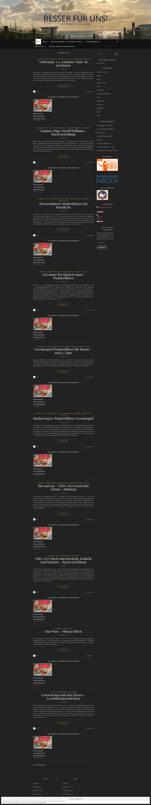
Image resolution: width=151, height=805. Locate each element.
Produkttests (39, 46)
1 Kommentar (90, 655)
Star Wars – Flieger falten (63, 631)
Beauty (99, 79)
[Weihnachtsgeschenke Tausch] (107, 217)
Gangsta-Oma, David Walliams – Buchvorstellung (63, 132)
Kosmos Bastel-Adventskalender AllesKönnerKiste (39, 116)
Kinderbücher (77, 59)
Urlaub (84, 271)
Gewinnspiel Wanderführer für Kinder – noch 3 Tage (63, 351)
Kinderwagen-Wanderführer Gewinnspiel (63, 418)
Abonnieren (102, 247)
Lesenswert (87, 59)
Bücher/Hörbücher (92, 41)
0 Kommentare (90, 310)
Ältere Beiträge (40, 765)
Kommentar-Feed (38, 790)
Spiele (98, 112)
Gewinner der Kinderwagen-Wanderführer (63, 276)
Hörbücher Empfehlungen (54, 483)
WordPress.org (37, 794)
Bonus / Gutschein (50, 59)
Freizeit (61, 198)
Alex (37, 91)
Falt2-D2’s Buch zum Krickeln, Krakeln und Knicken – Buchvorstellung (63, 560)
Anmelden (35, 783)
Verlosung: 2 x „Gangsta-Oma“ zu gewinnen (63, 63)
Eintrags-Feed (37, 787)
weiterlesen (63, 86)
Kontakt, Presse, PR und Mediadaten (62, 46)
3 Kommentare (90, 235)
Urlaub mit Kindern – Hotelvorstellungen (66, 41)
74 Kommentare (90, 91)
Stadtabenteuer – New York (104, 125)
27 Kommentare (90, 446)
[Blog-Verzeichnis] (107, 221)
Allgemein (39, 59)
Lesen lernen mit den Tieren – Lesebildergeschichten (63, 696)
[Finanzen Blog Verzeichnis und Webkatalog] (107, 212)
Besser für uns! (75, 18)
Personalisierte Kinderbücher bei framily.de (63, 205)
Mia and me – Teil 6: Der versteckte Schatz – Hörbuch (63, 487)
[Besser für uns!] (38, 41)
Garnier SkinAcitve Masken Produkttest (107, 150)
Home (44, 41)
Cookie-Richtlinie (42, 802)
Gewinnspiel (62, 59)
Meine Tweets (101, 63)
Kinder (69, 59)
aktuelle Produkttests (102, 72)
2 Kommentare (90, 162)
